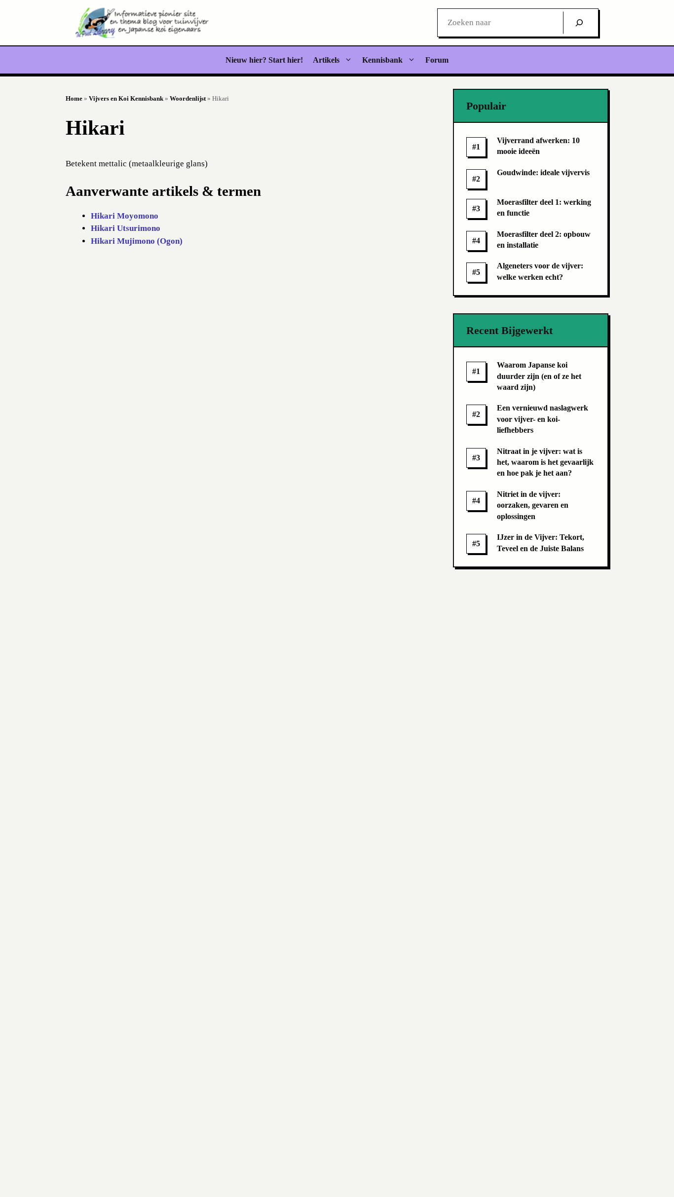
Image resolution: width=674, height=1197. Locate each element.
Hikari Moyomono (124, 216)
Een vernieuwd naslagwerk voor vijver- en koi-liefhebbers (542, 419)
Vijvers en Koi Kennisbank (126, 98)
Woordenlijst (188, 98)
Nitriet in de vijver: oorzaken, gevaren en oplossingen (532, 505)
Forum (437, 60)
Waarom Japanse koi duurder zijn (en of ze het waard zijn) (539, 376)
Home (74, 98)
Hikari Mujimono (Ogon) (137, 241)
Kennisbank (382, 60)
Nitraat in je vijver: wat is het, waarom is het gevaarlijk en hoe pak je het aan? (545, 462)
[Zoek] (579, 22)
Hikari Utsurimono (125, 228)
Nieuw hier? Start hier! (264, 60)
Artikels (326, 60)
